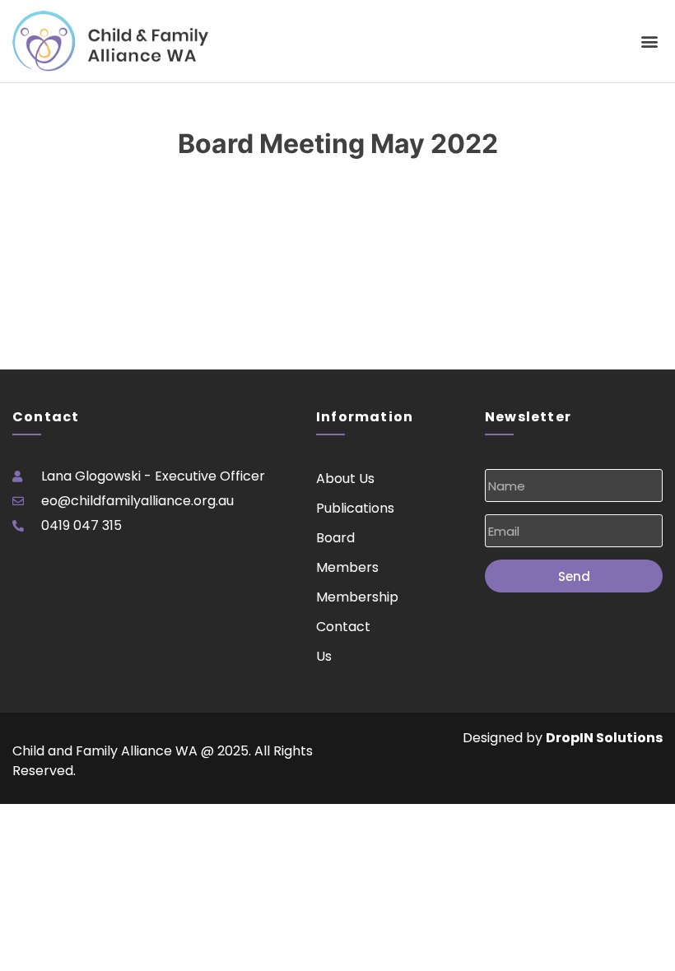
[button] (649, 41)
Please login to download (79, 215)
